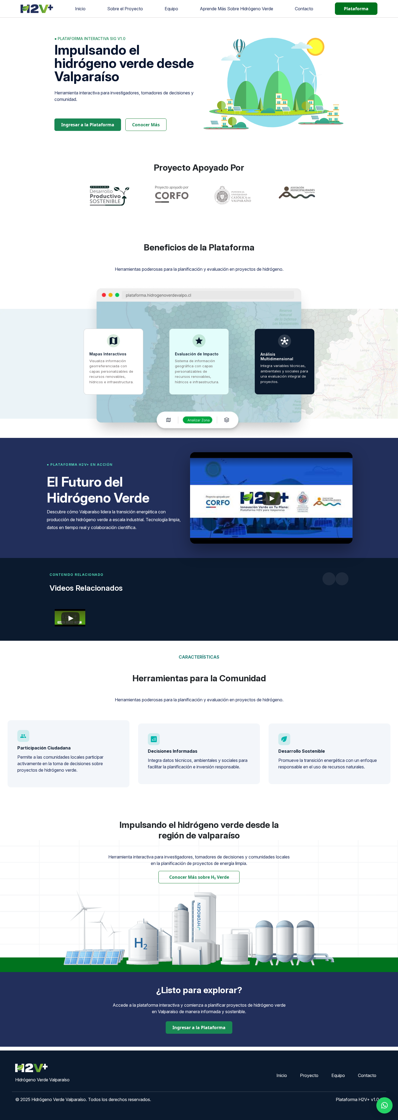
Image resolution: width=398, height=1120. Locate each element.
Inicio (80, 8)
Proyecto (309, 1075)
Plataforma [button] (356, 9)
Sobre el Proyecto (125, 8)
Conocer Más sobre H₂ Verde (199, 877)
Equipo (171, 8)
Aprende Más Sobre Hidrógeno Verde (236, 8)
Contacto (304, 8)
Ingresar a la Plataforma (87, 125)
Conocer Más (146, 125)
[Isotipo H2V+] (37, 8)
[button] (384, 1105)
